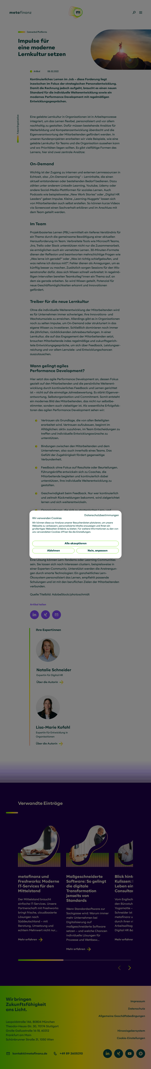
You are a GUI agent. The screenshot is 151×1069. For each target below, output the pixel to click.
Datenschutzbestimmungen (101, 515)
